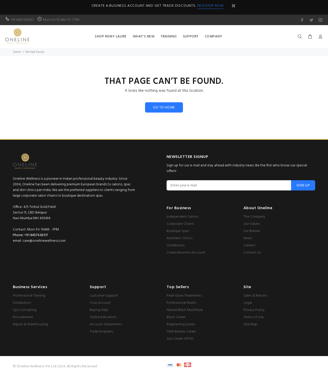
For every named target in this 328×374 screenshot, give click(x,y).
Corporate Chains (180, 224)
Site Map (250, 324)
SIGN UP (303, 185)
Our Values (251, 224)
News (247, 238)
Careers (249, 245)
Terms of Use (253, 317)
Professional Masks (182, 303)
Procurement (23, 317)
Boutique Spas (178, 231)
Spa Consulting (24, 310)
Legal (247, 303)
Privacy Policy (254, 310)
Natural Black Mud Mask (185, 310)
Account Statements (106, 324)
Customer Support (104, 296)
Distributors (175, 245)
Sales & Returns (255, 296)
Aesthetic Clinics (179, 238)
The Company (254, 217)
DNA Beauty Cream (181, 332)
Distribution (22, 303)
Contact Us (252, 253)
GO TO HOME (164, 107)
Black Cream (176, 317)
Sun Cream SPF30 (180, 339)
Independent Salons (182, 217)
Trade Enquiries (101, 332)
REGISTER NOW (210, 6)
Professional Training (29, 296)
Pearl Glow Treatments (184, 296)
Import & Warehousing (30, 324)
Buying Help (99, 310)
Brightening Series (181, 324)
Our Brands (251, 231)
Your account (100, 303)
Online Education (103, 317)
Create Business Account (186, 253)
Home (17, 52)
